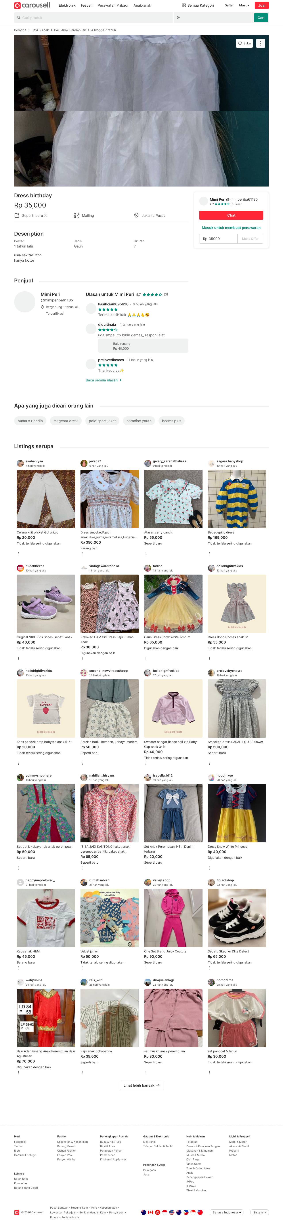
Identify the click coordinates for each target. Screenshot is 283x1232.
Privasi (54, 1217)
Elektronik (149, 1141)
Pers (94, 1207)
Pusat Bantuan (59, 1207)
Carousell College (25, 1155)
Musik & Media (195, 1155)
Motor (233, 1155)
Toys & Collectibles (198, 1168)
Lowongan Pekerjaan (63, 1212)
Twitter (18, 1146)
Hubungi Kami (79, 1207)
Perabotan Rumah (111, 1150)
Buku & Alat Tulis (110, 1141)
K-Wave (191, 1186)
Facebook (20, 1141)
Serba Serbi (21, 1179)
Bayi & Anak (107, 1146)
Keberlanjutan (108, 1207)
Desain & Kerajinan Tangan (203, 1146)
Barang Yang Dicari (26, 1187)
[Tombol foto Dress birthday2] (141, 149)
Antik (189, 1172)
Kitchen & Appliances (113, 1159)
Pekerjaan (149, 1170)
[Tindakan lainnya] (260, 43)
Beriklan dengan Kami (92, 1212)
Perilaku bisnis (70, 1217)
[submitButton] (261, 17)
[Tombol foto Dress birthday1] (141, 73)
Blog (17, 1150)
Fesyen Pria (64, 1155)
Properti (234, 1150)
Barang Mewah (66, 1146)
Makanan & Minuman (199, 1150)
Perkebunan (107, 1155)
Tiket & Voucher (196, 1190)
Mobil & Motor (238, 1141)
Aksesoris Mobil (239, 1146)
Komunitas (20, 1183)
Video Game (193, 1163)
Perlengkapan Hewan (199, 1177)
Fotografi (191, 1141)
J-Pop (190, 1181)
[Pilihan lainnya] (18, 554)
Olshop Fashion (66, 1150)
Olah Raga (192, 1159)
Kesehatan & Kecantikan (72, 1141)
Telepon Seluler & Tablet (158, 1146)
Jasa (146, 1174)
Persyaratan (116, 1212)
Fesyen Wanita (66, 1159)
